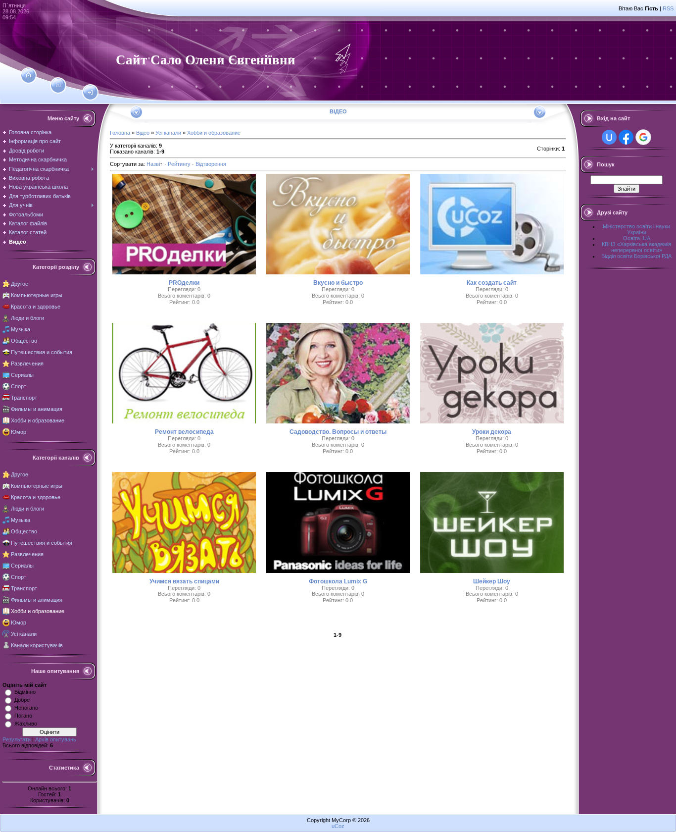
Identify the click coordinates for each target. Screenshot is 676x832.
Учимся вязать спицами (184, 581)
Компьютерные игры (36, 295)
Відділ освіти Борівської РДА (636, 256)
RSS (668, 8)
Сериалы (22, 375)
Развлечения (27, 363)
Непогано (26, 708)
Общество (24, 341)
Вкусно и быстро (338, 282)
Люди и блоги (27, 318)
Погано (23, 716)
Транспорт (24, 398)
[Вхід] (90, 93)
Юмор (18, 432)
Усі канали (24, 634)
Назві (153, 164)
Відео (142, 133)
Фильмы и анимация (36, 409)
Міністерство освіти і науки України (636, 229)
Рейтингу (179, 164)
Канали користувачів (37, 645)
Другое (19, 284)
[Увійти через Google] (643, 137)
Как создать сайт (492, 282)
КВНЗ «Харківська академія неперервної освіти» (636, 247)
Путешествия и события (41, 352)
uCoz (338, 826)
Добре (22, 700)
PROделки (184, 282)
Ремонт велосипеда (184, 431)
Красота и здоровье (35, 307)
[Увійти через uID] (609, 137)
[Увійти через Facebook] (626, 137)
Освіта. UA (636, 238)
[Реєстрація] (58, 85)
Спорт (18, 386)
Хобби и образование (37, 420)
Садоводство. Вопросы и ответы (338, 431)
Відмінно (25, 692)
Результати (16, 739)
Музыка (20, 329)
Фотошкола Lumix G (338, 581)
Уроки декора (491, 431)
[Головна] (28, 75)
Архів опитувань (55, 739)
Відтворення (210, 164)
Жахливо (25, 724)
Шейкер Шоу (491, 581)
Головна (120, 133)
